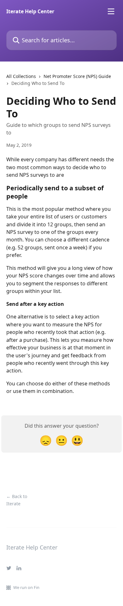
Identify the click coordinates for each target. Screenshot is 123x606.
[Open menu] (111, 11)
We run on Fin (26, 587)
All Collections (21, 76)
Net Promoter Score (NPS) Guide (77, 76)
